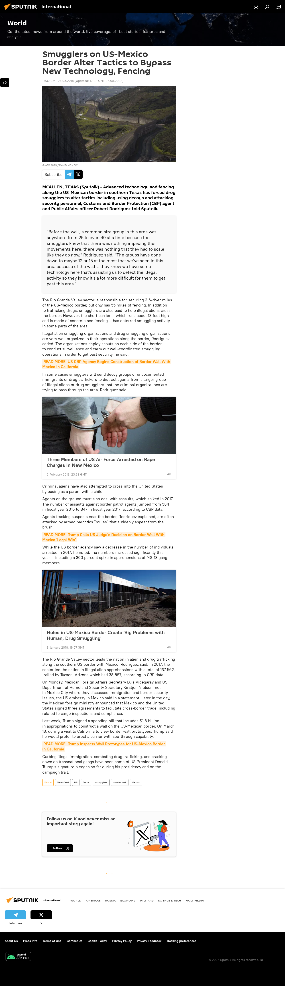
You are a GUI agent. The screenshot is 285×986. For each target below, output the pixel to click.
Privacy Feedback (149, 941)
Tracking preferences (181, 941)
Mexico (136, 782)
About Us (11, 941)
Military (147, 900)
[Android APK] (18, 957)
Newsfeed (63, 782)
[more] (169, 474)
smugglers (101, 782)
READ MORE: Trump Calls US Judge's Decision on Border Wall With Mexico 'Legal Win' (103, 537)
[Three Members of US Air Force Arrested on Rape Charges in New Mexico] (109, 425)
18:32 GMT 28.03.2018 (58, 81)
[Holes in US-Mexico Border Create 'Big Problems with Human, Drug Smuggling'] (109, 598)
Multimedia (194, 900)
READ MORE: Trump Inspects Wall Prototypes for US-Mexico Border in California (104, 746)
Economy (128, 900)
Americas (93, 900)
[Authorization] (256, 6)
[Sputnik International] (21, 10)
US (75, 782)
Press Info (30, 941)
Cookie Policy (97, 941)
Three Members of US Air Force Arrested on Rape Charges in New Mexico (101, 462)
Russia (110, 900)
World (48, 782)
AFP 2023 (51, 165)
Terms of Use (52, 941)
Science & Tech (169, 900)
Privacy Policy (122, 941)
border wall (119, 782)
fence (86, 782)
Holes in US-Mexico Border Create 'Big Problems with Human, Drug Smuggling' (106, 635)
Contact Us (74, 941)
